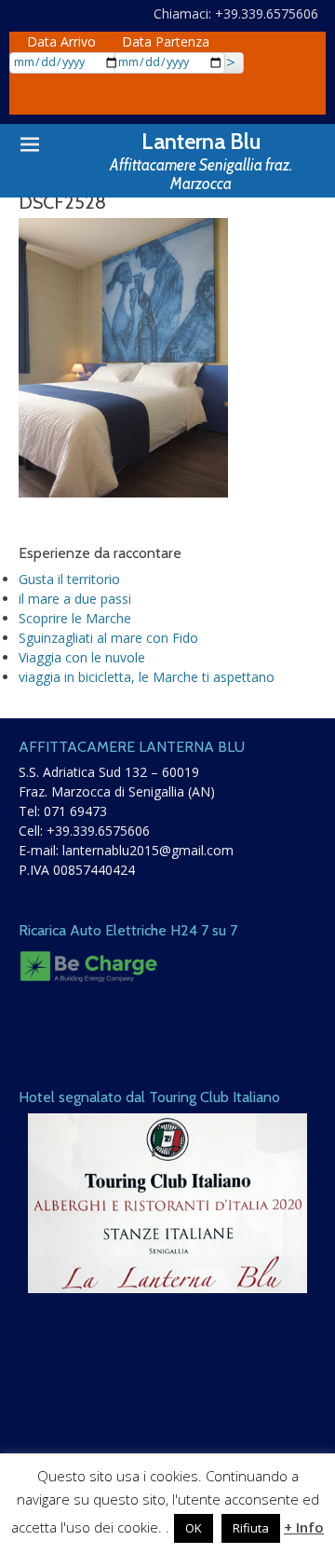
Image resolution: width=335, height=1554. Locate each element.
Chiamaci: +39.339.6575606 (236, 13)
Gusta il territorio (69, 579)
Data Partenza (165, 41)
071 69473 (75, 811)
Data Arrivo (61, 41)
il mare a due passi (75, 598)
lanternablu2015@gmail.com (148, 850)
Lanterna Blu (201, 141)
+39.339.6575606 (98, 830)
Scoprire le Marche (75, 618)
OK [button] (193, 1528)
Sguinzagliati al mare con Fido (108, 638)
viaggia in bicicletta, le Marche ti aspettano (147, 677)
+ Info (304, 1527)
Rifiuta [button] (251, 1528)
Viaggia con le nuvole (82, 657)
